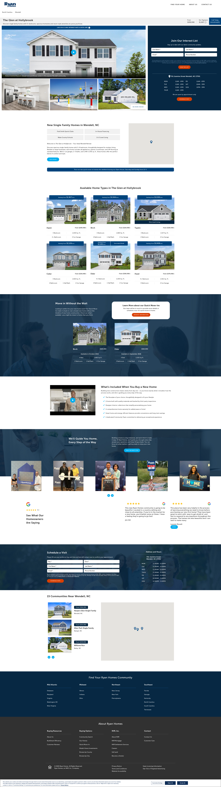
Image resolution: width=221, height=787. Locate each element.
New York (115, 694)
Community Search (86, 737)
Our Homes (83, 740)
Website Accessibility (119, 771)
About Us (193, 4)
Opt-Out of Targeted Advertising (154, 768)
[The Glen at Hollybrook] (25, 94)
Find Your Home (178, 4)
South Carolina (149, 706)
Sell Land (115, 752)
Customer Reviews (53, 744)
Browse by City (84, 756)
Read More (53, 159)
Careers (114, 748)
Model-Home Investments (88, 748)
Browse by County (85, 752)
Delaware (50, 690)
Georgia (147, 694)
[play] (72, 400)
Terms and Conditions (200, 63)
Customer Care (149, 740)
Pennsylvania (116, 698)
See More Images (138, 106)
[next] (112, 495)
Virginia (49, 698)
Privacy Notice (189, 63)
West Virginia (51, 706)
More (174, 527)
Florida (146, 690)
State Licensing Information (152, 766)
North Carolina (7, 12)
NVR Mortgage (117, 740)
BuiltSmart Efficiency (54, 740)
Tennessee (147, 709)
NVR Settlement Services (120, 744)
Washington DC (52, 702)
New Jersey (116, 690)
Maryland (50, 694)
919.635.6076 (215, 22)
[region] (110, 783)
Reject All (170, 783)
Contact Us (206, 4)
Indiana (82, 694)
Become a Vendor (118, 756)
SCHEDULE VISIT (184, 99)
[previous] (108, 495)
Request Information (141, 314)
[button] (137, 629)
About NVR (115, 737)
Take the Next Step (132, 450)
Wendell (18, 12)
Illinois (81, 690)
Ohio (81, 698)
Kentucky (147, 698)
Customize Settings (157, 783)
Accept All (182, 783)
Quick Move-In (84, 744)
